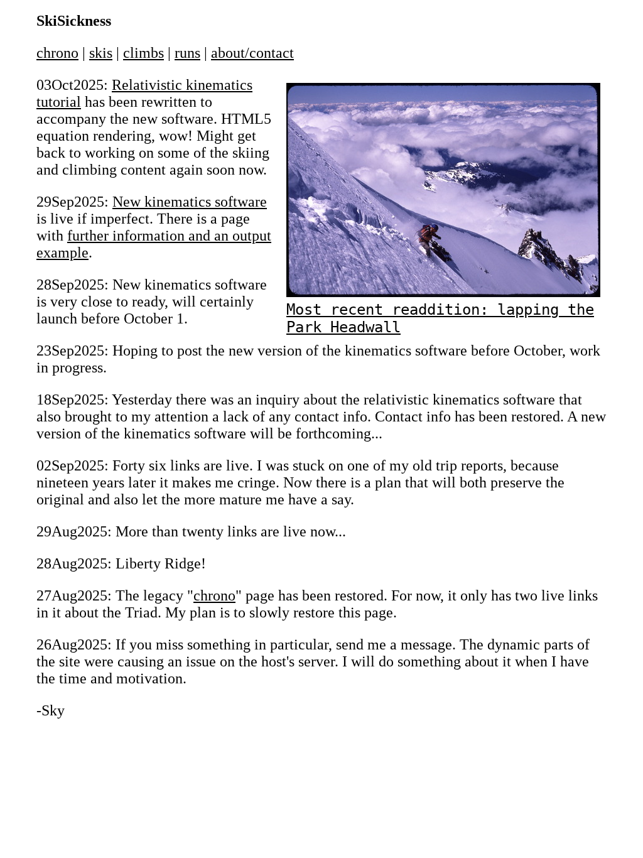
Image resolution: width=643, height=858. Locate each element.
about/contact (252, 53)
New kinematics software (189, 201)
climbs (143, 53)
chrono (57, 53)
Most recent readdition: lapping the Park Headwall (440, 318)
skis (100, 53)
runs (187, 53)
